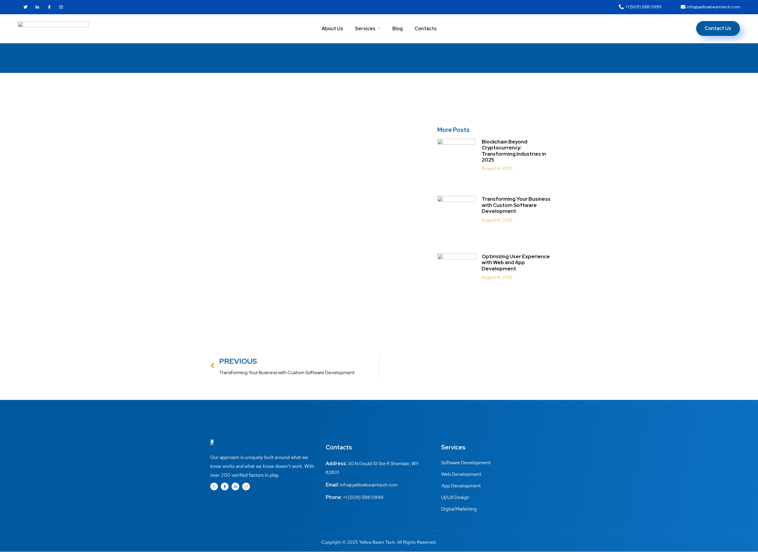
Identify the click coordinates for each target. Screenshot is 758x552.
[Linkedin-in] (37, 7)
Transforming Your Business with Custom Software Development (516, 205)
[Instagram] (61, 7)
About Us (332, 28)
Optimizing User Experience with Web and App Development (516, 262)
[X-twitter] (214, 486)
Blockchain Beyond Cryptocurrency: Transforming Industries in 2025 (514, 150)
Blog (397, 28)
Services (365, 28)
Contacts (426, 28)
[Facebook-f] (49, 7)
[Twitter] (25, 7)
